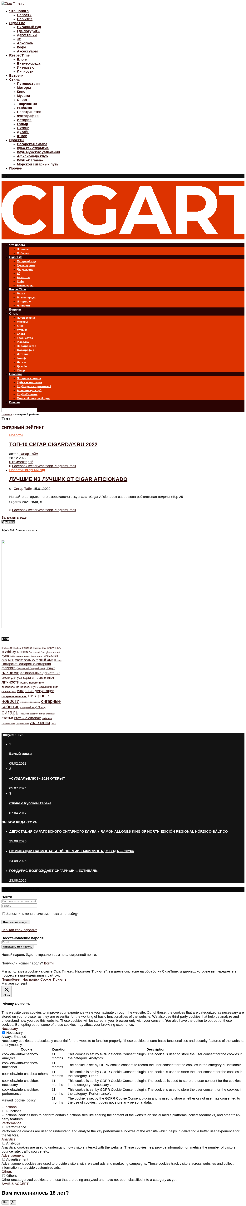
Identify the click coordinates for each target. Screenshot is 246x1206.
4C (19, 39)
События (24, 19)
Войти (49, 963)
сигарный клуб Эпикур (33, 707)
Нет (5, 1202)
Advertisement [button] (13, 1155)
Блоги (22, 59)
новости (25, 686)
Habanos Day (39, 648)
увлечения (40, 722)
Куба (5, 656)
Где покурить (28, 31)
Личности (25, 71)
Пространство (29, 112)
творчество (22, 723)
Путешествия (28, 84)
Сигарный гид (29, 27)
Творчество (27, 104)
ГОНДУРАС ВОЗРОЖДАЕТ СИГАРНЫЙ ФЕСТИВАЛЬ (53, 871)
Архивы (8, 530)
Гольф (22, 124)
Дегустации (27, 35)
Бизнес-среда (28, 63)
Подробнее (11, 979)
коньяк (50, 677)
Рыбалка (24, 108)
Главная (7, 414)
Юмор (22, 136)
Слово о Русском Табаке (30, 803)
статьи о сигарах (27, 718)
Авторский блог (37, 652)
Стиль (14, 79)
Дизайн (23, 132)
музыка (24, 682)
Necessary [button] (10, 1029)
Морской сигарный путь (37, 164)
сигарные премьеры (30, 702)
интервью (39, 677)
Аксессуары (27, 51)
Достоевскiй (53, 652)
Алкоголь (25, 43)
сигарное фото (9, 691)
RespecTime (19, 55)
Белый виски (20, 754)
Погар (58, 660)
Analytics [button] (8, 1139)
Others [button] (7, 1172)
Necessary (14, 1033)
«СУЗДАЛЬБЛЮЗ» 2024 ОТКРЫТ (37, 778)
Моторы (24, 88)
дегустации (21, 677)
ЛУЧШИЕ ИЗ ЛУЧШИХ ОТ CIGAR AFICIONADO (68, 479)
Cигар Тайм (28, 454)
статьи (7, 718)
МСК (11, 660)
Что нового (19, 11)
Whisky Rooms (16, 652)
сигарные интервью (14, 696)
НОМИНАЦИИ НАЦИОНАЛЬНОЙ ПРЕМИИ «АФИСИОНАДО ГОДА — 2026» (71, 851)
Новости (24, 15)
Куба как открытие (33, 148)
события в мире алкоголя (42, 714)
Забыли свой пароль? (19, 930)
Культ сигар (37, 656)
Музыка (23, 96)
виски (6, 677)
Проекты (16, 140)
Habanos (27, 647)
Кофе (21, 47)
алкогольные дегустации (40, 673)
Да (12, 1202)
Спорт (22, 100)
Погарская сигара (32, 144)
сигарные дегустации (35, 691)
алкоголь (10, 672)
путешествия (41, 687)
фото (53, 723)
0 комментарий (21, 462)
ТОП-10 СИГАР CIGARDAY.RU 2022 (53, 444)
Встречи (16, 75)
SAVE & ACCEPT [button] (15, 1184)
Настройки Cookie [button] (36, 979)
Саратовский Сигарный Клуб (31, 668)
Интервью (25, 67)
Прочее (15, 168)
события (25, 714)
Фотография (28, 116)
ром (55, 686)
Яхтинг (23, 128)
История (24, 120)
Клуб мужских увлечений (38, 152)
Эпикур (50, 668)
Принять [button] (59, 979)
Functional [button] (9, 1107)
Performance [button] (11, 1123)
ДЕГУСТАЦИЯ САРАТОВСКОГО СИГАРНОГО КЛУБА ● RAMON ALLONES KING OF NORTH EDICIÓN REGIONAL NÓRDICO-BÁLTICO (118, 831)
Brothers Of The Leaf (11, 648)
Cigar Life (17, 23)
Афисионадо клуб (32, 156)
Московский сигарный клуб (34, 660)
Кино (21, 92)
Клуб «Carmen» (30, 160)
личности (10, 682)
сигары (11, 712)
